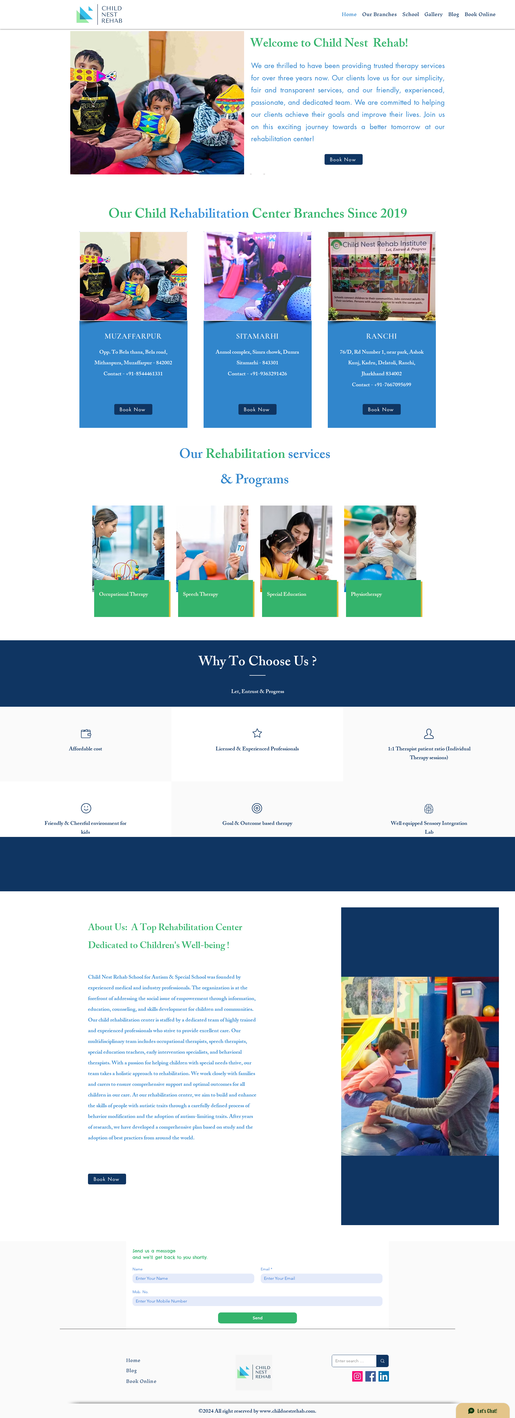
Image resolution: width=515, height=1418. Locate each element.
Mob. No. (141, 1292)
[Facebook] (370, 1376)
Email (266, 1269)
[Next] (431, 108)
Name (138, 1269)
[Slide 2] (257, 174)
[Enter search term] (382, 1361)
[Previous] (83, 108)
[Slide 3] (264, 174)
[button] (379, 14)
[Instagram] (357, 1376)
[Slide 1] (251, 174)
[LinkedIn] (383, 1376)
